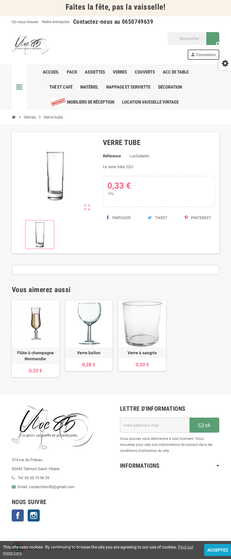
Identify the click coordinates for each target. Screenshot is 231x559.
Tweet (161, 218)
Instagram (34, 515)
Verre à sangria (142, 352)
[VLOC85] (30, 45)
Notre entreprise (55, 22)
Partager (121, 218)
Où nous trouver (25, 22)
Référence (112, 156)
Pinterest (200, 218)
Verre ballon (88, 352)
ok (207, 425)
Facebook (18, 515)
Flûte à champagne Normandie (35, 355)
